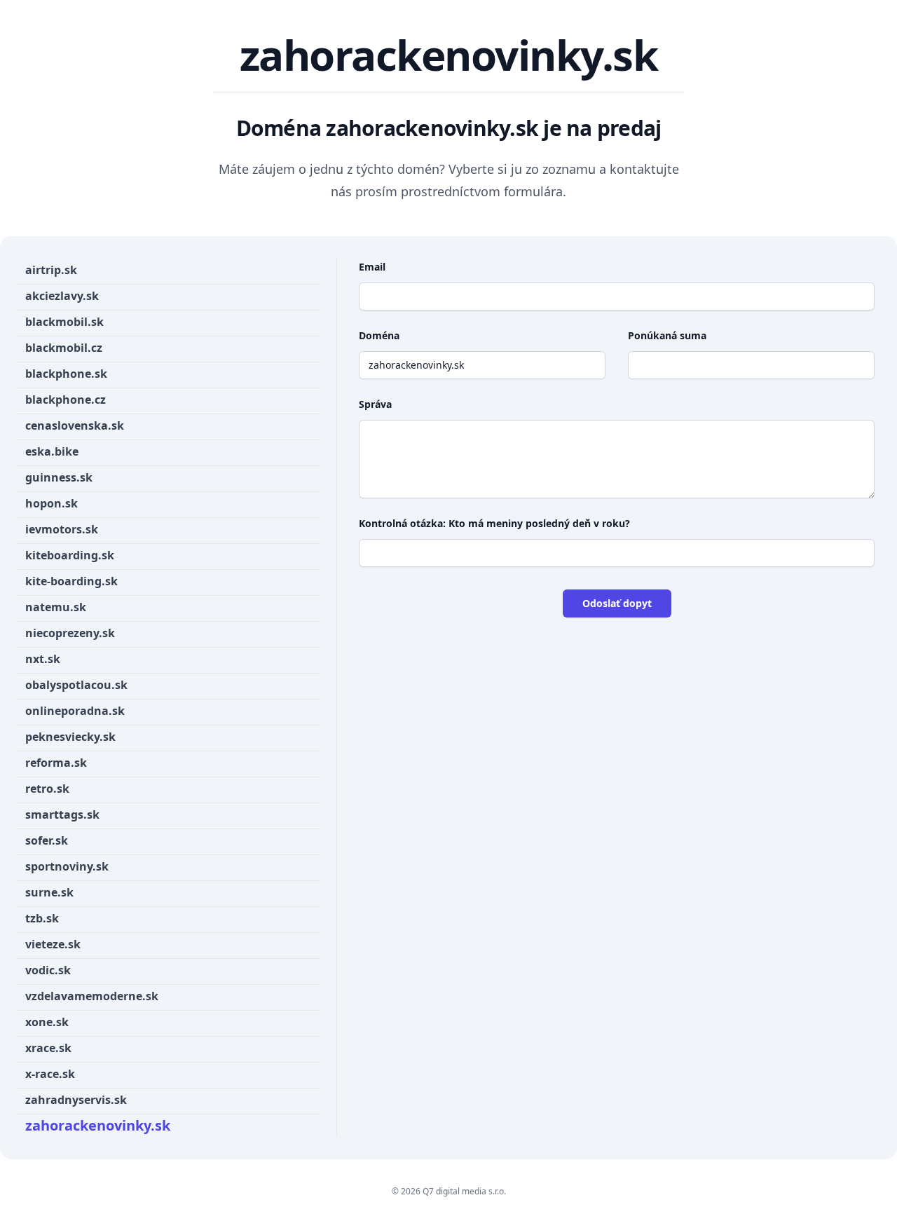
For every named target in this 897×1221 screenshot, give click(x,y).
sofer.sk (46, 840)
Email (372, 266)
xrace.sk (48, 1048)
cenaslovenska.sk (74, 425)
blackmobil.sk (64, 321)
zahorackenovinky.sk (97, 1125)
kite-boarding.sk (71, 581)
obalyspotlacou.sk (76, 685)
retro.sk (47, 788)
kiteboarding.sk (69, 555)
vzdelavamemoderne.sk (91, 996)
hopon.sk (51, 503)
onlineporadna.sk (75, 710)
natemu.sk (55, 607)
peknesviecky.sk (70, 736)
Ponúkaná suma (667, 335)
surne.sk (49, 892)
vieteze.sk (53, 944)
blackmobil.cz (63, 347)
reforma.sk (56, 762)
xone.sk (47, 1022)
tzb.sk (42, 918)
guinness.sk (59, 477)
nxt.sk (42, 659)
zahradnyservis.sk (76, 1099)
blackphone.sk (66, 373)
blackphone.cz (65, 399)
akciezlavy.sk (62, 295)
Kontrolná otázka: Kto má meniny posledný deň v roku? (494, 523)
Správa (375, 404)
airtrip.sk (51, 270)
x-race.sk (50, 1074)
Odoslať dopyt (617, 603)
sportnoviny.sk (67, 866)
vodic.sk (48, 970)
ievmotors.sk (61, 529)
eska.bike (51, 451)
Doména (379, 335)
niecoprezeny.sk (70, 633)
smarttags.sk (62, 814)
